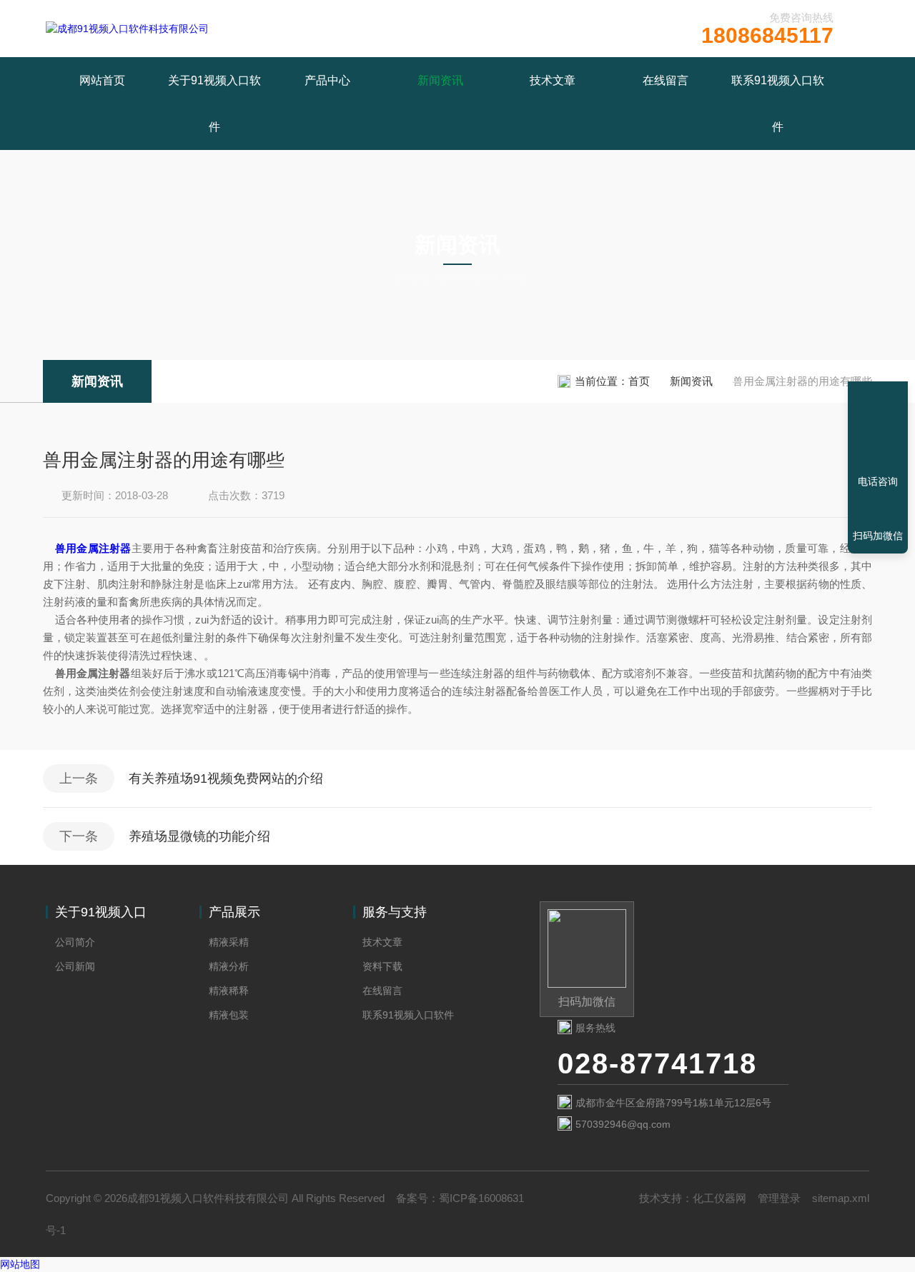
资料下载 (382, 966)
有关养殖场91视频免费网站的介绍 (226, 778)
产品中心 (327, 80)
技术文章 (552, 80)
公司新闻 (75, 966)
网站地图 (20, 1264)
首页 (639, 381)
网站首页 (102, 80)
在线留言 (665, 80)
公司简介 (75, 942)
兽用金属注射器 (93, 548)
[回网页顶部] (877, 429)
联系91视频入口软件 (777, 103)
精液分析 (229, 966)
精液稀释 (229, 990)
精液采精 (229, 942)
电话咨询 (878, 481)
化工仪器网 (719, 1198)
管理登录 (779, 1198)
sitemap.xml (840, 1198)
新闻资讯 (440, 80)
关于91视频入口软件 (214, 103)
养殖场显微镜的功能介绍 (199, 836)
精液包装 (229, 1015)
